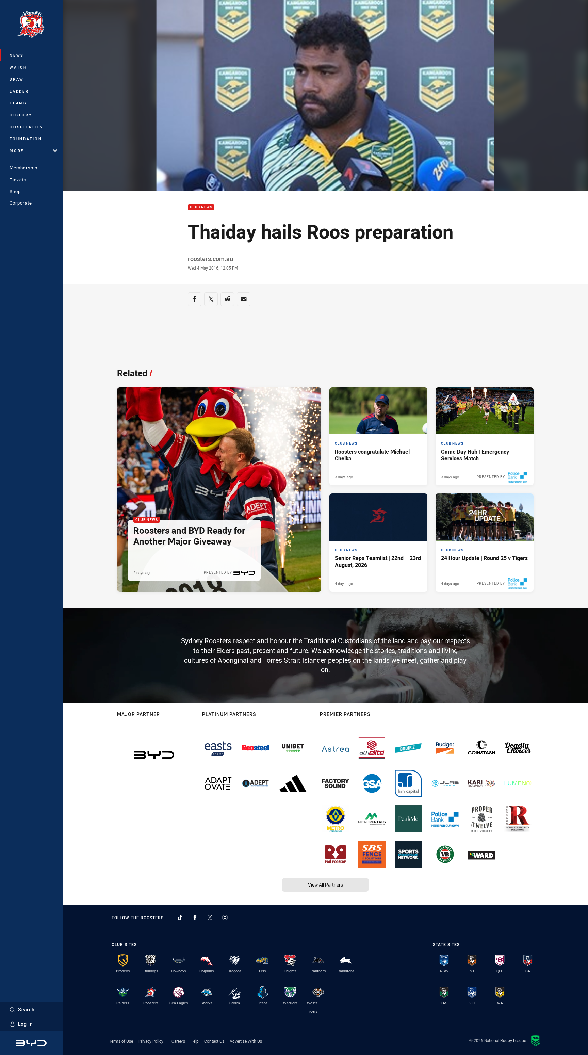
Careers (178, 1041)
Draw (17, 79)
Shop (15, 191)
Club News (201, 207)
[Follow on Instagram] (225, 917)
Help (195, 1041)
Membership (23, 168)
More (17, 150)
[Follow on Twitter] (210, 917)
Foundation (26, 138)
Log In (25, 1024)
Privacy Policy (150, 1041)
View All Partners (325, 884)
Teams (18, 103)
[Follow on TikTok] (180, 917)
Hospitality (26, 126)
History (21, 114)
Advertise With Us (246, 1041)
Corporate (21, 203)
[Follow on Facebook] (195, 917)
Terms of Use (121, 1041)
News (17, 55)
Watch (18, 67)
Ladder (19, 91)
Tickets (18, 180)
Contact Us (214, 1041)
